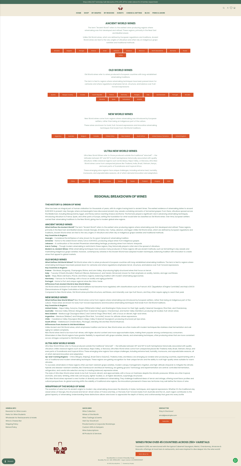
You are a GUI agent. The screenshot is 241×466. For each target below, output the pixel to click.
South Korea (107, 181)
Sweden (120, 181)
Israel (104, 51)
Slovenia (102, 99)
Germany (124, 95)
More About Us (143, 454)
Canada (96, 136)
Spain (113, 99)
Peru (94, 181)
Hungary (137, 95)
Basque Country (68, 95)
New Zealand (125, 136)
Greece (93, 51)
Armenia (57, 51)
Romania (173, 51)
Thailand (145, 181)
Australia (71, 136)
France (111, 95)
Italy (148, 95)
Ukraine (139, 99)
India (168, 181)
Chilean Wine (110, 136)
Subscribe (165, 421)
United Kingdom (181, 136)
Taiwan (132, 181)
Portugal (175, 95)
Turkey (120, 55)
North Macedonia (157, 51)
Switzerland (126, 99)
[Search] (224, 8)
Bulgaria (69, 51)
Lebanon (116, 51)
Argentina (58, 136)
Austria (53, 95)
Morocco (142, 51)
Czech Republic (97, 95)
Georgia (81, 51)
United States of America (160, 136)
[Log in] (228, 8)
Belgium (83, 136)
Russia (185, 51)
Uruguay (157, 181)
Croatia (82, 95)
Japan (84, 181)
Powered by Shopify (128, 463)
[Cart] (234, 8)
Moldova (129, 51)
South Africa (141, 136)
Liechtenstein (160, 95)
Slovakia (187, 95)
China (73, 181)
